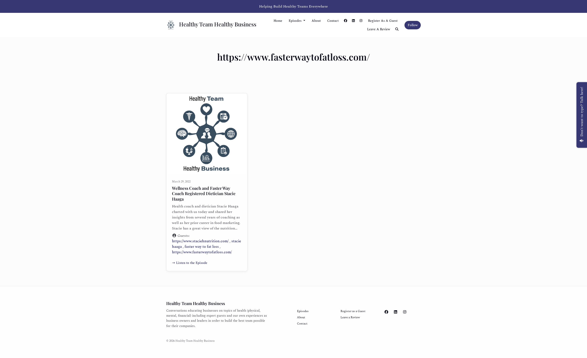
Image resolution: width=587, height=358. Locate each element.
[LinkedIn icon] (395, 312)
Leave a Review (378, 29)
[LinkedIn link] (353, 21)
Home (278, 20)
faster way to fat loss (202, 246)
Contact (333, 20)
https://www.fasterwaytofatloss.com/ (202, 252)
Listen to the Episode (191, 262)
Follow (413, 25)
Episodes (295, 20)
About (316, 20)
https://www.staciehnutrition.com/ (200, 241)
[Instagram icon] (404, 312)
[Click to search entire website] (397, 29)
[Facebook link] (346, 21)
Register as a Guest (383, 20)
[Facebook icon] (386, 312)
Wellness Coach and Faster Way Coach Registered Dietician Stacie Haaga (203, 193)
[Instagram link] (361, 21)
